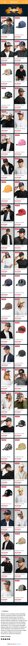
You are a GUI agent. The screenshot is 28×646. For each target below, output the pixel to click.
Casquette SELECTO (6, 504)
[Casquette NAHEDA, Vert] (20, 564)
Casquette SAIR (19, 339)
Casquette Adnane (20, 386)
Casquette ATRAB (19, 504)
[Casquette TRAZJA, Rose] (20, 142)
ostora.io (18, 644)
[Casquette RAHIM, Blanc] (7, 119)
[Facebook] (2, 639)
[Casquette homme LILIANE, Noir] (7, 212)
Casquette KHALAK (20, 199)
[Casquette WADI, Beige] (20, 587)
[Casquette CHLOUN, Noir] (20, 259)
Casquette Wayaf (19, 175)
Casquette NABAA (6, 316)
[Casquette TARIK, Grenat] (20, 236)
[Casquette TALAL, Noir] (20, 95)
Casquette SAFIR (19, 35)
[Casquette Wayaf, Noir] (20, 165)
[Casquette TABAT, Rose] (7, 400)
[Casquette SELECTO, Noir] (7, 494)
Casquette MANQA (6, 574)
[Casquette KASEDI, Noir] (7, 541)
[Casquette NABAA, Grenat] (7, 306)
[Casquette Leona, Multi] (7, 423)
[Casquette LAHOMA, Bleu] (7, 517)
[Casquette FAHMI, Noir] (20, 423)
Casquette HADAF (6, 199)
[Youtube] (9, 639)
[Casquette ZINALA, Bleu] (20, 283)
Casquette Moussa (6, 363)
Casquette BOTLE (5, 457)
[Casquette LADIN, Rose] (7, 376)
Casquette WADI (19, 597)
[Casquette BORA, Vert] (7, 236)
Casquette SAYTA (5, 269)
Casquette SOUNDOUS (7, 293)
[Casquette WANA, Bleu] (7, 165)
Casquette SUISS (19, 457)
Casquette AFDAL (19, 551)
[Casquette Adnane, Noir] (20, 376)
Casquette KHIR (5, 58)
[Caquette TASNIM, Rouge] (20, 212)
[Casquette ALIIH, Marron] (7, 25)
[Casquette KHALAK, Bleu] (20, 189)
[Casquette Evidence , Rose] (20, 119)
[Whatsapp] (6, 639)
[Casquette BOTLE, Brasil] (7, 447)
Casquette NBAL (19, 363)
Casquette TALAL (19, 105)
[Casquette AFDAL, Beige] (20, 541)
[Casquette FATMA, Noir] (7, 330)
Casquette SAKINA (19, 316)
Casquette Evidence (20, 128)
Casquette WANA (5, 175)
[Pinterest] (7, 639)
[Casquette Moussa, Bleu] (7, 353)
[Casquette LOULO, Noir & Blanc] (7, 470)
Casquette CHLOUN (20, 269)
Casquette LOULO (6, 480)
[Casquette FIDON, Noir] (7, 95)
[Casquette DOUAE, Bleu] (20, 48)
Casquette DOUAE (19, 58)
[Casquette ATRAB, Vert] (20, 494)
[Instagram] (4, 639)
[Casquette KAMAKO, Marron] (7, 72)
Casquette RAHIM (5, 128)
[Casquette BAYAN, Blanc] (20, 470)
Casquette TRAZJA (20, 152)
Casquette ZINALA (19, 293)
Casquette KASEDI (6, 551)
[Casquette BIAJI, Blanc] (20, 400)
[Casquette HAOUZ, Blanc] (20, 517)
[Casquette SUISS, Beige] (20, 447)
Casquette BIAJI (19, 410)
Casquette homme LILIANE (7, 222)
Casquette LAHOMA (6, 527)
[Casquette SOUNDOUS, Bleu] (7, 283)
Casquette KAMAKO (6, 82)
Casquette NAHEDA (20, 574)
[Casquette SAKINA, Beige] (20, 306)
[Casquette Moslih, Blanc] (7, 142)
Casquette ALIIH (5, 35)
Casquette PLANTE (20, 82)
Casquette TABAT (6, 410)
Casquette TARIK (19, 246)
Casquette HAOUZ (19, 527)
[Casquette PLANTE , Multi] (20, 72)
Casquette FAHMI (19, 433)
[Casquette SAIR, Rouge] (20, 330)
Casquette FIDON (5, 105)
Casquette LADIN (5, 386)
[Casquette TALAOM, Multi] (7, 587)
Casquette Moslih (5, 152)
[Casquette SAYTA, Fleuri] (7, 259)
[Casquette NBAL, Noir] (20, 353)
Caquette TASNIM (19, 222)
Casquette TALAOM (6, 597)
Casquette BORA (5, 246)
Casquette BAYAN (19, 480)
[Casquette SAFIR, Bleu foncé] (20, 25)
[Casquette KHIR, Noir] (7, 48)
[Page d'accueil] (14, 2)
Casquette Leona (5, 433)
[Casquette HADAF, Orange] (7, 189)
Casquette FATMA (6, 339)
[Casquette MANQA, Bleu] (7, 564)
